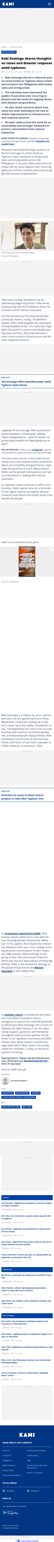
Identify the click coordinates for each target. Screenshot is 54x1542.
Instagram (37, 449)
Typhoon (36, 1093)
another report (13, 1014)
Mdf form (27, 1107)
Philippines (6, 1353)
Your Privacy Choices (29, 1541)
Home (4, 47)
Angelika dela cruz (10, 1107)
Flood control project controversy (18, 1097)
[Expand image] (51, 223)
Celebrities (5, 1248)
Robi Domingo (22, 1093)
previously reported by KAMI (23, 933)
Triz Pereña (27, 72)
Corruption (7, 1093)
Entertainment (16, 47)
